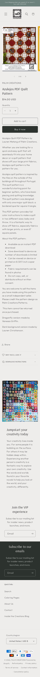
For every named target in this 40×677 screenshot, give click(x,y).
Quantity (6, 105)
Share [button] (7, 344)
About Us (8, 604)
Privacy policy (30, 663)
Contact (8, 610)
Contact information (29, 668)
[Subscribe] (32, 533)
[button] (6, 14)
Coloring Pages (11, 597)
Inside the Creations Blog (16, 616)
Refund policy (17, 663)
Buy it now (20, 129)
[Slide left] (14, 76)
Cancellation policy (21, 672)
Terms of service (12, 668)
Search (7, 591)
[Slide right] (25, 76)
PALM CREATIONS (18, 660)
